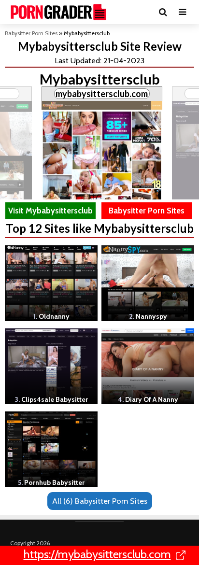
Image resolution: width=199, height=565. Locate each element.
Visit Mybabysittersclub (50, 210)
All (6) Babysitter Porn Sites (99, 501)
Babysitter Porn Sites (31, 33)
